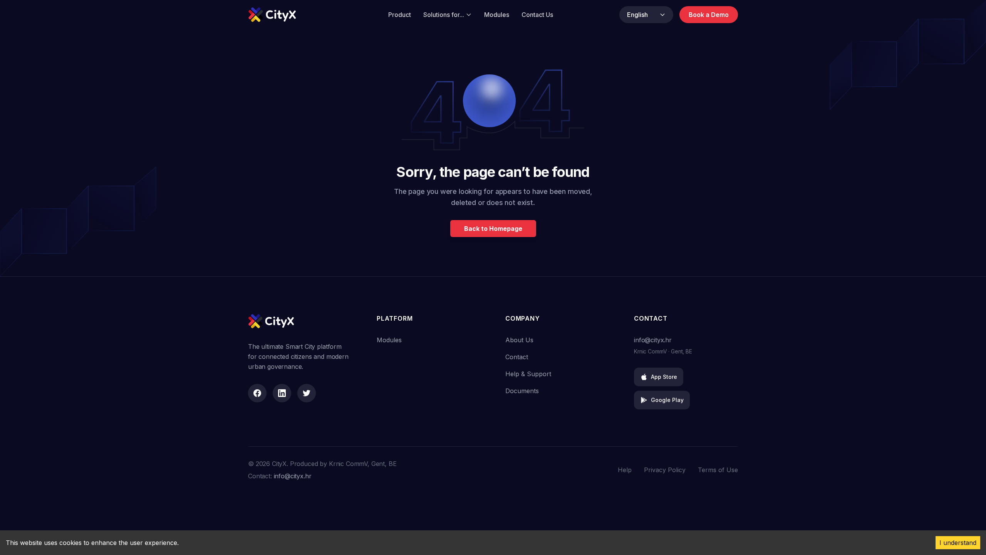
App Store (664, 376)
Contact (516, 357)
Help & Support (528, 374)
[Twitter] (306, 393)
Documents (522, 391)
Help (625, 470)
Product (399, 14)
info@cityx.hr (653, 340)
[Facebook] (257, 393)
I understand (957, 543)
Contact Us (537, 14)
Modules (496, 14)
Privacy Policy (665, 470)
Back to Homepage (493, 228)
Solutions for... (443, 14)
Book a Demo (709, 14)
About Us (519, 340)
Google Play (667, 400)
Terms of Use (718, 470)
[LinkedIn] (282, 393)
